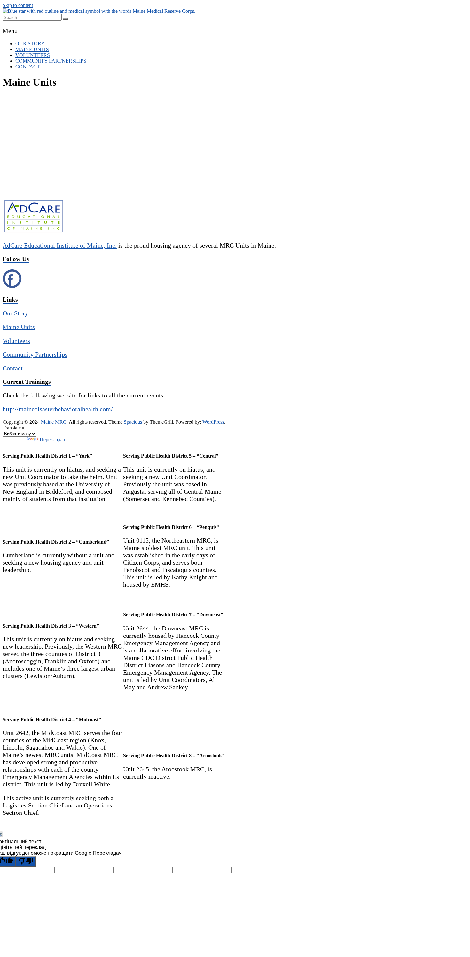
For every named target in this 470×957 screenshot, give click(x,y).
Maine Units (19, 326)
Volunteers (16, 340)
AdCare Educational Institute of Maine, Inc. (60, 245)
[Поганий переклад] (26, 861)
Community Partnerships (35, 354)
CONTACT (27, 66)
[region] (235, 146)
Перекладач (52, 439)
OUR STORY (30, 43)
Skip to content (18, 5)
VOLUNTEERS (32, 55)
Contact (13, 368)
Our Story (15, 313)
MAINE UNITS (32, 49)
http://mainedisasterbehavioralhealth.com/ (58, 409)
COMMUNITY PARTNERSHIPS (50, 61)
